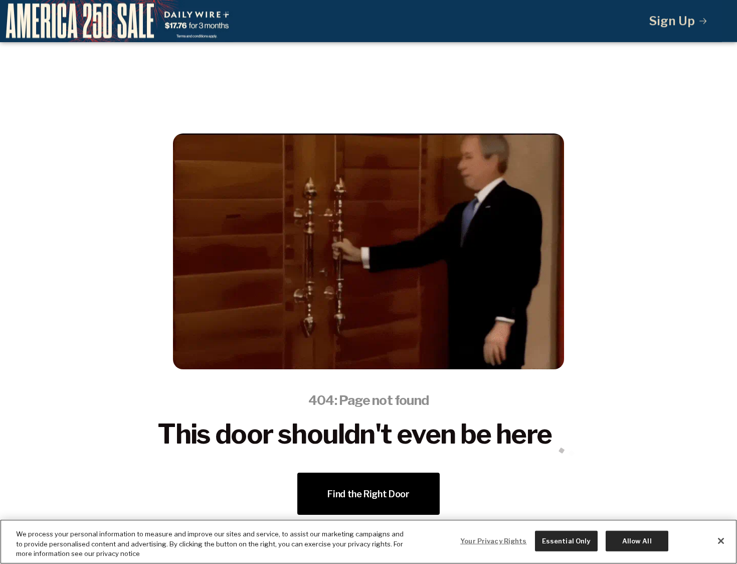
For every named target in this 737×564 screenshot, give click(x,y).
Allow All (637, 540)
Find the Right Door (368, 494)
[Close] (721, 541)
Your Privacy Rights (493, 540)
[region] (368, 541)
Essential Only (566, 540)
